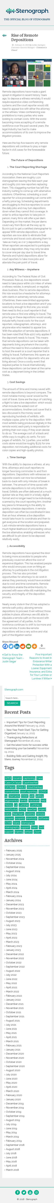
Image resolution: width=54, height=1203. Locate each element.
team (34, 827)
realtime (30, 813)
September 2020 (15, 1066)
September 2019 (15, 1116)
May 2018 (11, 1161)
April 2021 (11, 1037)
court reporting (29, 791)
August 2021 (13, 1020)
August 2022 (13, 970)
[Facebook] (5, 646)
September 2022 (15, 966)
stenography (12, 827)
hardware (34, 800)
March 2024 (12, 892)
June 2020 (11, 1078)
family (23, 800)
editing (39, 796)
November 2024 (15, 858)
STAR (8, 822)
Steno (16, 822)
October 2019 (13, 1111)
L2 (15, 805)
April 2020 (11, 1086)
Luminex (23, 805)
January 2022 (13, 999)
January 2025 (13, 854)
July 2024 (11, 875)
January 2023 (13, 950)
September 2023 (15, 917)
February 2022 (14, 995)
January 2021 (13, 1049)
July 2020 (11, 1074)
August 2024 (13, 871)
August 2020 (13, 1070)
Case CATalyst (13, 782)
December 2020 (15, 1053)
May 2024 (11, 883)
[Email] (28, 646)
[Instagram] (36, 1193)
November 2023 (15, 908)
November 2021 (15, 1008)
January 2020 (13, 1099)
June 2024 (11, 879)
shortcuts (31, 818)
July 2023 (11, 925)
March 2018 (12, 1169)
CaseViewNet (30, 782)
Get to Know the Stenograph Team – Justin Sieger (13, 658)
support (25, 827)
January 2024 (13, 900)
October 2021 (13, 1012)
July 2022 (11, 974)
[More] (34, 646)
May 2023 (11, 933)
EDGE (24, 796)
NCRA (22, 809)
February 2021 (14, 1045)
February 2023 (14, 946)
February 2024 (14, 896)
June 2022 (11, 979)
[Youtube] (30, 1193)
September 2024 (15, 867)
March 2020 (12, 1091)
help (43, 800)
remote (40, 813)
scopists (20, 818)
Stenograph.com (13, 689)
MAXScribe (11, 809)
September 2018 (15, 1145)
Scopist (9, 818)
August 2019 (13, 1120)
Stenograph (31, 1199)
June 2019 (11, 1128)
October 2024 (14, 863)
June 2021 (11, 1028)
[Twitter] (11, 646)
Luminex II (36, 805)
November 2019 (15, 1107)
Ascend (17, 778)
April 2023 (11, 937)
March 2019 (12, 1136)
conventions (12, 791)
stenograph (28, 822)
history (9, 805)
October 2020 (14, 1062)
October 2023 (13, 912)
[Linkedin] (17, 646)
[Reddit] (22, 646)
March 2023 (12, 941)
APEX (8, 778)
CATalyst (10, 787)
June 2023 (11, 929)
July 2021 (11, 1024)
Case (39, 778)
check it (21, 787)
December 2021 (15, 1004)
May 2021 (11, 1033)
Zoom (37, 831)
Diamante (14, 796)
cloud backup (34, 787)
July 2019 (11, 1124)
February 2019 (14, 1140)
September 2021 (15, 1016)
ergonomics (11, 800)
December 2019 (15, 1103)
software (44, 818)
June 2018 (11, 1157)
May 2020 (11, 1082)
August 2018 (13, 1149)
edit (32, 796)
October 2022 (13, 962)
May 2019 (11, 1132)
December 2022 (15, 954)
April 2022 (11, 987)
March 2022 (12, 991)
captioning (29, 778)
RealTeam (18, 813)
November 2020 (15, 1057)
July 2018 (11, 1153)
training (19, 831)
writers (28, 831)
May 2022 (11, 983)
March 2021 (12, 1041)
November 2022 (15, 958)
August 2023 (13, 921)
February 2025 (14, 850)
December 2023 (15, 904)
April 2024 (11, 887)
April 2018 (11, 1165)
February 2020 (14, 1095)
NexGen (32, 809)
